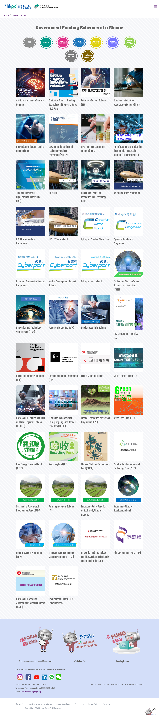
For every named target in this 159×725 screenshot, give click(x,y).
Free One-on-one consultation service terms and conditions (50, 704)
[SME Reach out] (25, 6)
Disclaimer (106, 704)
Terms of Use (79, 704)
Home (6, 15)
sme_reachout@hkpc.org (31, 692)
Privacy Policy (93, 704)
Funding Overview (19, 15)
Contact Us (20, 704)
